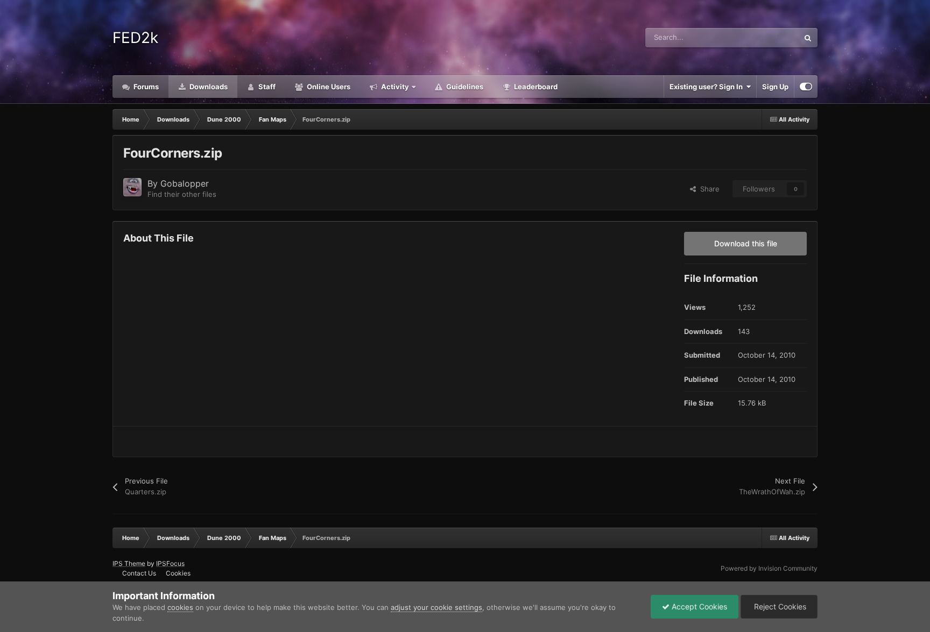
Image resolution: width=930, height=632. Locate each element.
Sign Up (775, 86)
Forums (145, 86)
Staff (266, 86)
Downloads (208, 86)
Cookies (178, 573)
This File (771, 37)
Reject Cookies (779, 606)
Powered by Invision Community (769, 568)
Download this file (745, 243)
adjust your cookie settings (436, 607)
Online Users (327, 86)
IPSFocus (170, 563)
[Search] (808, 37)
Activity (394, 86)
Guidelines (464, 86)
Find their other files (181, 194)
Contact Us (139, 573)
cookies (180, 607)
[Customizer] (806, 86)
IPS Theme (128, 563)
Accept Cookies (698, 606)
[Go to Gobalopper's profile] (132, 187)
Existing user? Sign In (708, 86)
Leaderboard (535, 86)
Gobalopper (184, 183)
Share (708, 188)
